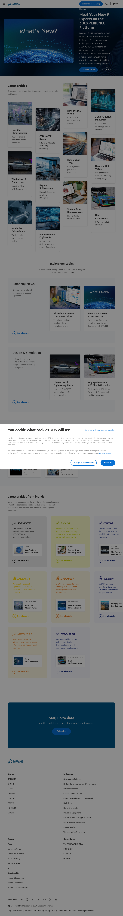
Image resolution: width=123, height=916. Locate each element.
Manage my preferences (84, 463)
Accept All (108, 463)
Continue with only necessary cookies (100, 430)
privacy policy (105, 453)
